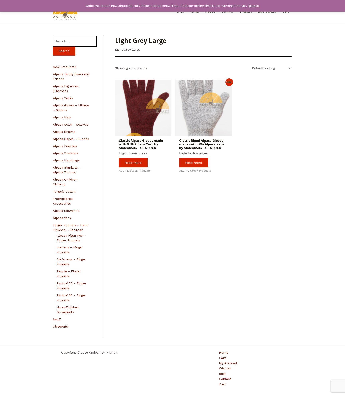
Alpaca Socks (63, 98)
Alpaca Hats (62, 117)
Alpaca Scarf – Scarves (70, 124)
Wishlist (225, 368)
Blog (222, 374)
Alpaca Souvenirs (66, 211)
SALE (57, 319)
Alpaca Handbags (66, 160)
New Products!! (64, 67)
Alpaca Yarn (62, 218)
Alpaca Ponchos (65, 146)
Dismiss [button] (254, 6)
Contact (225, 379)
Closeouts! (61, 326)
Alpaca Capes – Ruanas (71, 139)
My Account (228, 363)
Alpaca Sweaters (65, 153)
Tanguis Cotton (64, 191)
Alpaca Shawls (64, 132)
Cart (222, 358)
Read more (133, 163)
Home (223, 352)
